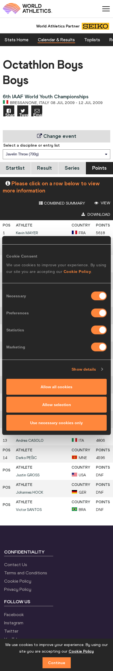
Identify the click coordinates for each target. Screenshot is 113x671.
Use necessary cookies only (56, 422)
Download (98, 214)
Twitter (11, 631)
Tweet (23, 114)
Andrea (30, 440)
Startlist (15, 168)
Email (37, 114)
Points (99, 168)
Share (9, 114)
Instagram (13, 622)
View (105, 202)
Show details (84, 369)
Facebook (14, 614)
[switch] (99, 312)
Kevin (27, 233)
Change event (59, 136)
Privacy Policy (17, 589)
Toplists (92, 39)
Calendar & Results (56, 39)
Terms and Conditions (25, 572)
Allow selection (56, 404)
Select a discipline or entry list (31, 145)
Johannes (29, 492)
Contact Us (15, 564)
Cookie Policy (77, 271)
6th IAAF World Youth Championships (46, 96)
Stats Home (17, 39)
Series (72, 168)
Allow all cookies (56, 386)
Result (44, 168)
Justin (27, 475)
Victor (29, 509)
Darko (26, 457)
